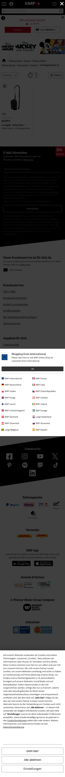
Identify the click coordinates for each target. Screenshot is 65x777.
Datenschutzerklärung (13, 727)
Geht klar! (32, 751)
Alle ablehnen (32, 759)
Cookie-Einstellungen (17, 720)
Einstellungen (32, 769)
